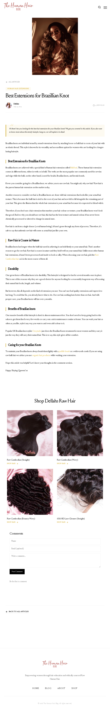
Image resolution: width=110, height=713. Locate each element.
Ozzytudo (36, 331)
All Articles (14, 82)
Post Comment (17, 572)
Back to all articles (19, 611)
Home (35, 688)
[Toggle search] (99, 7)
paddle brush (64, 351)
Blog (48, 688)
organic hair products (41, 355)
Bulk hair (73, 168)
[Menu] (105, 7)
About (61, 688)
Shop (74, 688)
